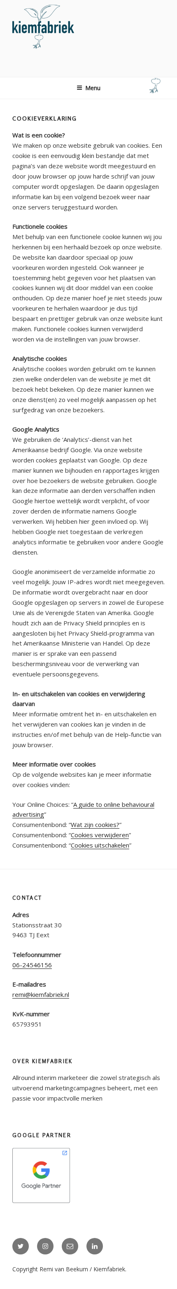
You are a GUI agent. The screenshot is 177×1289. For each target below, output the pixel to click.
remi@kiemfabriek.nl (40, 994)
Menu (92, 88)
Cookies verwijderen (100, 835)
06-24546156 (32, 965)
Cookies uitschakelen (100, 845)
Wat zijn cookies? (95, 824)
